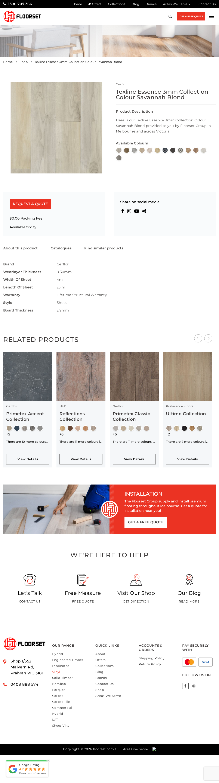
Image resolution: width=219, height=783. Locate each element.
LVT (55, 720)
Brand (8, 264)
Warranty (11, 295)
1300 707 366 (20, 4)
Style (7, 303)
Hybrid (57, 654)
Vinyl (56, 672)
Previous (198, 338)
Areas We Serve (175, 4)
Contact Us (207, 4)
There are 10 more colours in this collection (26, 442)
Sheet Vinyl (61, 726)
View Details (28, 459)
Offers (96, 4)
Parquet (58, 690)
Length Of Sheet (18, 287)
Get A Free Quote (191, 16)
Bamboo (59, 684)
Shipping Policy (152, 658)
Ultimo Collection (186, 413)
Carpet (57, 696)
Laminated (61, 666)
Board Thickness (18, 310)
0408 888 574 (24, 684)
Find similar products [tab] (103, 248)
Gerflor (121, 84)
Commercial (62, 708)
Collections (117, 4)
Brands (151, 4)
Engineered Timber (67, 660)
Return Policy (150, 664)
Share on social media (140, 202)
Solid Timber (62, 678)
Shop (24, 62)
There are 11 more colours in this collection (80, 442)
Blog (135, 4)
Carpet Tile (61, 702)
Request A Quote (30, 204)
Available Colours (132, 143)
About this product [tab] (20, 248)
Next (208, 338)
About (100, 654)
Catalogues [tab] (61, 248)
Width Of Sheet (17, 280)
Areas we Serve (135, 749)
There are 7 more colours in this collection (187, 442)
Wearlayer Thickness (22, 272)
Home (77, 4)
